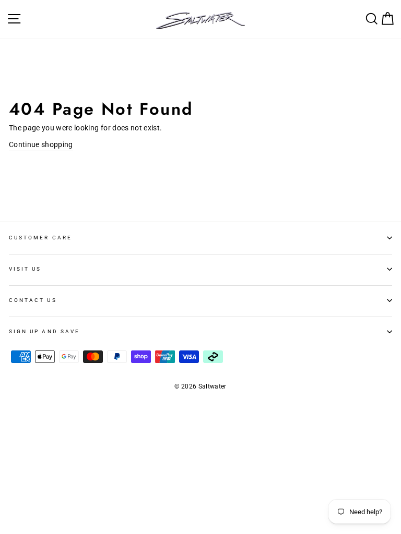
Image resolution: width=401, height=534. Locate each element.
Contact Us (33, 300)
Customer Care (40, 237)
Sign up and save (44, 331)
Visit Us (25, 269)
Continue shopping (41, 144)
